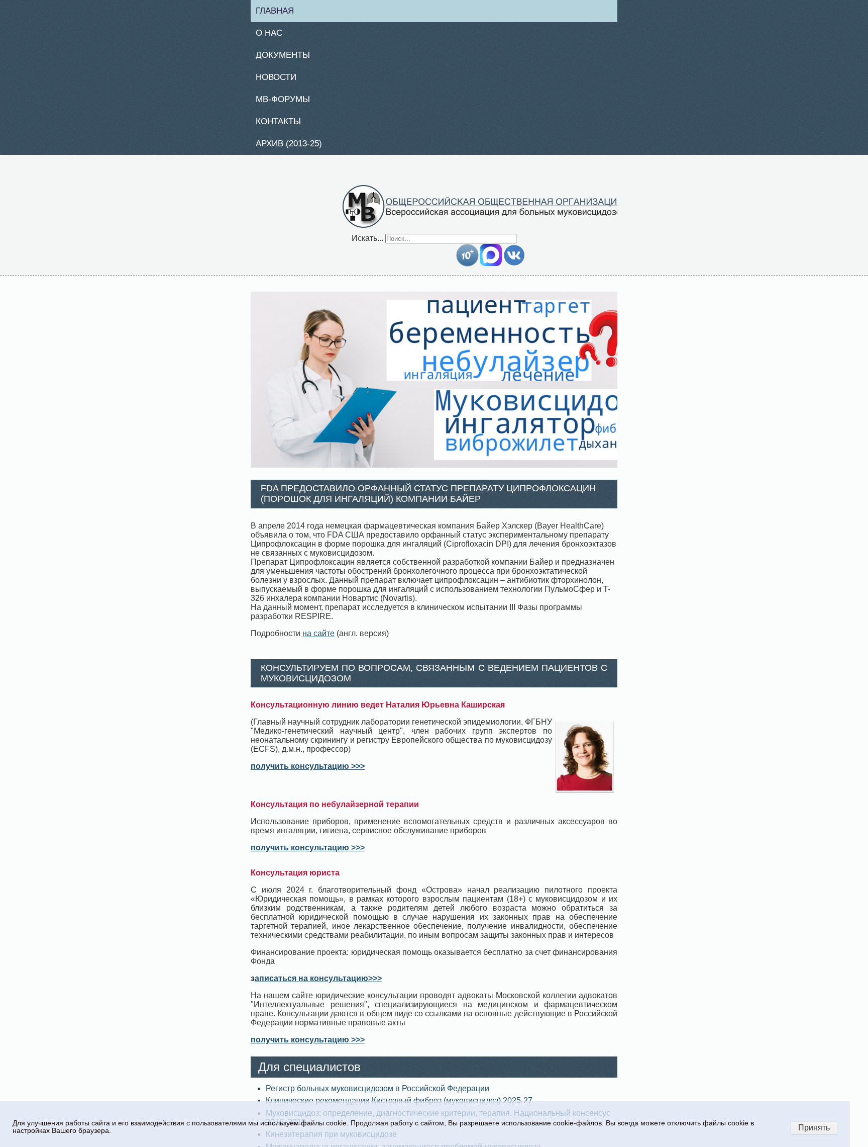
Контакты (282, 126)
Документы (286, 57)
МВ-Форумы (287, 103)
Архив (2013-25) (294, 149)
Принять (814, 1127)
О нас (272, 34)
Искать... (367, 243)
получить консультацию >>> (308, 772)
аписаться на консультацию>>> (318, 984)
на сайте (318, 639)
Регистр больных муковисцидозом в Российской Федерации (377, 1094)
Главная (279, 11)
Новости (280, 80)
